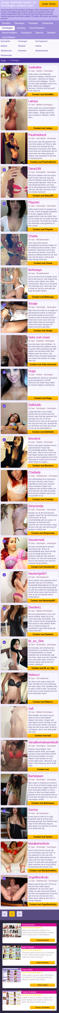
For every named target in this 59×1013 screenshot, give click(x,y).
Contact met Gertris (43, 837)
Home (3, 60)
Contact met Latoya (43, 128)
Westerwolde (6, 55)
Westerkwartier (41, 51)
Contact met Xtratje (43, 330)
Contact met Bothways (43, 297)
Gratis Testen (49, 4)
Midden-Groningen (5, 46)
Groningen (7, 28)
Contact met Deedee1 (43, 634)
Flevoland (19, 23)
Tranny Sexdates (42, 1007)
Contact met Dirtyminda (42, 533)
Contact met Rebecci (43, 702)
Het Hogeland (41, 41)
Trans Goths (42, 985)
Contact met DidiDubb (43, 432)
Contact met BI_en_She (43, 668)
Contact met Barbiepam (42, 803)
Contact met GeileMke (42, 94)
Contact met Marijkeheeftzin (42, 870)
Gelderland (47, 23)
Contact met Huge (43, 398)
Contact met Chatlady (43, 499)
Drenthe (6, 23)
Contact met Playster (43, 229)
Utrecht (39, 32)
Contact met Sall (43, 735)
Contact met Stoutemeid (43, 567)
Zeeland (51, 32)
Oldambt (21, 46)
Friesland (33, 23)
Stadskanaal (6, 51)
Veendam (22, 51)
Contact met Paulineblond (43, 162)
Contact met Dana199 (43, 195)
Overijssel (26, 32)
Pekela (38, 46)
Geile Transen (43, 963)
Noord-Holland (9, 32)
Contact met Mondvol (43, 465)
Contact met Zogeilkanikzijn (42, 904)
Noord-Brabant (36, 28)
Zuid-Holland (8, 37)
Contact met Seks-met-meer (43, 364)
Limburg (21, 28)
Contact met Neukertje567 (43, 600)
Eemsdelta (5, 41)
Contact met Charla (43, 263)
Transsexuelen (42, 940)
